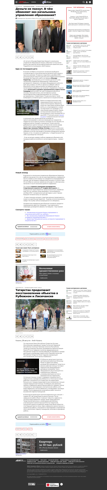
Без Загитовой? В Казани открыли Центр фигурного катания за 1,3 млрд (79, 24)
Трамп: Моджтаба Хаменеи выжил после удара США (81, 91)
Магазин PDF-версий (53, 460)
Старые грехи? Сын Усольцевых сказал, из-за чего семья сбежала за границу (82, 62)
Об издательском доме (33, 460)
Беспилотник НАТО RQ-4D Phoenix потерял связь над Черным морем (81, 86)
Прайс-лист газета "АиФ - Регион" (58, 461)
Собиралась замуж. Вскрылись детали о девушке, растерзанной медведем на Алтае (81, 296)
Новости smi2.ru (21, 281)
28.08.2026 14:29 (19, 287)
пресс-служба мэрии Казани (23, 53)
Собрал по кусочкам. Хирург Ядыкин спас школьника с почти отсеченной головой (82, 291)
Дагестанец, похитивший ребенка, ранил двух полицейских (81, 96)
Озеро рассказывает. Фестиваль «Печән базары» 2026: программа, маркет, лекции (79, 37)
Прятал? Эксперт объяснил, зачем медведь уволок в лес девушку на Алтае (81, 67)
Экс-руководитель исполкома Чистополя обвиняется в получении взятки (54, 256)
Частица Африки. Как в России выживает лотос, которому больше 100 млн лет (81, 57)
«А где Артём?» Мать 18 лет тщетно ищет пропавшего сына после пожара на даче (81, 46)
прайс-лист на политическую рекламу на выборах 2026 (41, 463)
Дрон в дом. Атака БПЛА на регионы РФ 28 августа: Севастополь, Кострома (78, 12)
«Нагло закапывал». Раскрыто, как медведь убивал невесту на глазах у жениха (82, 302)
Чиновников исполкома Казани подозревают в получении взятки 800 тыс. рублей (41, 213)
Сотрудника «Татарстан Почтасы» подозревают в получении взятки (30, 250)
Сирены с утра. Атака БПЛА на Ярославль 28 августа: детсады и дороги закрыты (78, 18)
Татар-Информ (19, 332)
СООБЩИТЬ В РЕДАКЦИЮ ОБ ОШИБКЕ (64, 463)
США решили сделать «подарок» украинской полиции (81, 81)
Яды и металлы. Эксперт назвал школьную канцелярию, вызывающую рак (81, 307)
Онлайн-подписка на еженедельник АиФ (70, 460)
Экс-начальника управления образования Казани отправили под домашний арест (42, 216)
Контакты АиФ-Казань (43, 461)
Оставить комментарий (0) (53, 226)
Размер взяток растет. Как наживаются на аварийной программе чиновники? (43, 161)
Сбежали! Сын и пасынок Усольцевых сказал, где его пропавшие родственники (82, 51)
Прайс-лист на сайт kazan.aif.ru (76, 461)
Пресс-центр (43, 460)
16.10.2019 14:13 (19, 6)
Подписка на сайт (31, 461)
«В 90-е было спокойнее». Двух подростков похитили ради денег (81, 316)
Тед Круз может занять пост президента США (79, 101)
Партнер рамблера (40, 484)
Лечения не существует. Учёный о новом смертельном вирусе (81, 71)
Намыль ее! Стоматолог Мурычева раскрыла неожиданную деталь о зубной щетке (81, 312)
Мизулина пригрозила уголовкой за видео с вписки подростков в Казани (79, 30)
